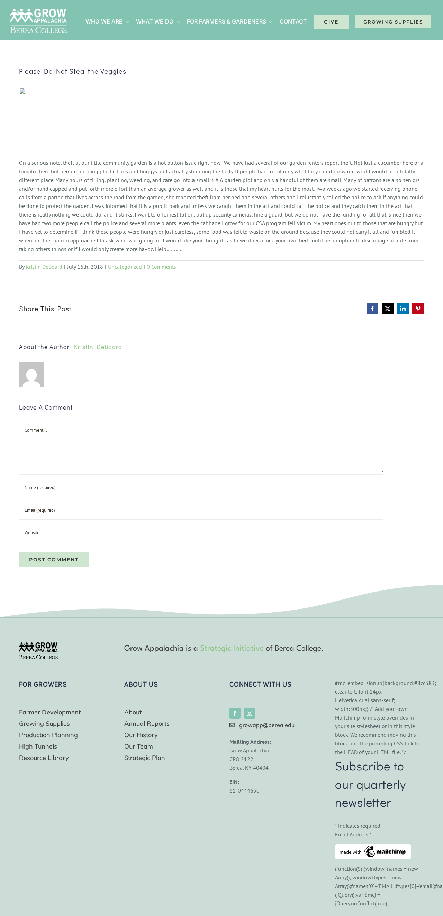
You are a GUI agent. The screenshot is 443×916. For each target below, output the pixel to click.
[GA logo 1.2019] (38, 645)
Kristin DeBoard (44, 266)
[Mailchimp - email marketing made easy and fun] (373, 848)
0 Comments (161, 266)
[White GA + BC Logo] (38, 11)
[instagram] (249, 713)
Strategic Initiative (232, 648)
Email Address (353, 834)
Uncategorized (125, 266)
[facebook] (235, 713)
